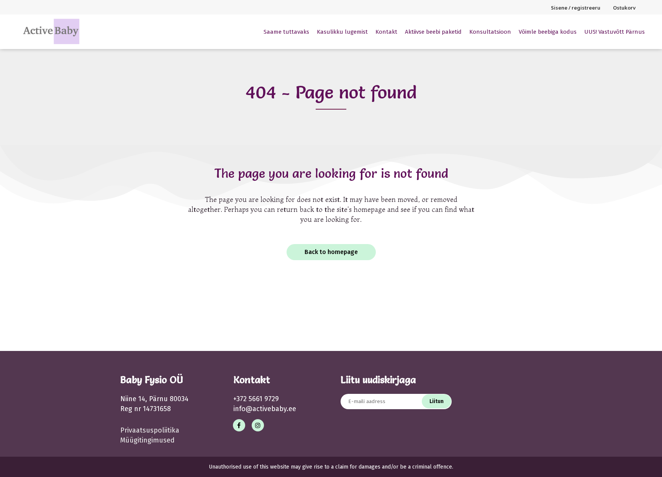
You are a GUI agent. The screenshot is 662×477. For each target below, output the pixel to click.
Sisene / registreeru (575, 7)
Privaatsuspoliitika (149, 430)
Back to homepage (331, 252)
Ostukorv (624, 7)
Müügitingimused (147, 440)
